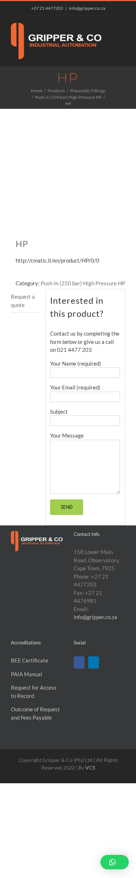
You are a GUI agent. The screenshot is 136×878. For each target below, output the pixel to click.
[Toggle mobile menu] (122, 26)
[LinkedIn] (93, 662)
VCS (90, 767)
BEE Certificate (29, 660)
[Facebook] (79, 662)
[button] (114, 862)
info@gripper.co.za (87, 8)
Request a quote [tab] (23, 300)
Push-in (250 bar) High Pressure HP (83, 283)
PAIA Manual (26, 674)
